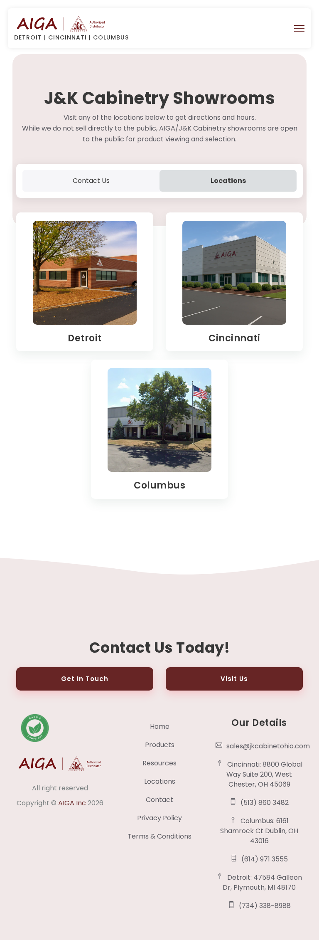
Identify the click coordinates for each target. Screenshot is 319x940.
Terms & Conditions (159, 836)
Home (159, 726)
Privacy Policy (159, 818)
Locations (159, 781)
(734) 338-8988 (265, 905)
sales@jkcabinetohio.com (264, 746)
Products (159, 745)
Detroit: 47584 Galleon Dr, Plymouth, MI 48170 (262, 882)
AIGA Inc (73, 803)
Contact (159, 799)
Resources (159, 763)
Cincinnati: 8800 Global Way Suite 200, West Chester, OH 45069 (264, 774)
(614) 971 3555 (264, 859)
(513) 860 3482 (264, 802)
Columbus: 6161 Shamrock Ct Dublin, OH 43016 (259, 831)
